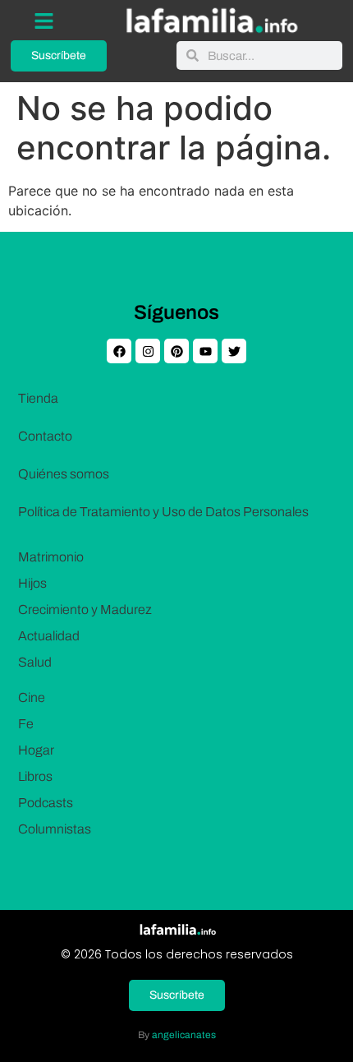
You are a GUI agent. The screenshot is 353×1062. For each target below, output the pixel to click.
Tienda (38, 398)
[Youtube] (205, 351)
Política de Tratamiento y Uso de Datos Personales (163, 512)
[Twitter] (234, 351)
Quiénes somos (63, 474)
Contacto (45, 436)
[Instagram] (147, 351)
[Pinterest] (176, 351)
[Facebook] (119, 351)
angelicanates (184, 1035)
